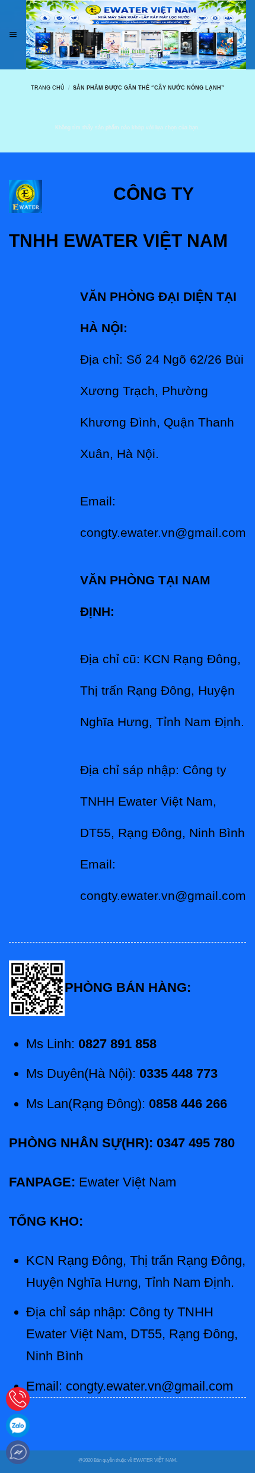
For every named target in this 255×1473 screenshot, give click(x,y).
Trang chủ (48, 87)
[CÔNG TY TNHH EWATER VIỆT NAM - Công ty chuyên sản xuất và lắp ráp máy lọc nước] (136, 34)
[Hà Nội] (18, 1399)
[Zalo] (18, 1425)
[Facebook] (18, 1452)
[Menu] (13, 35)
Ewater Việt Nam (127, 1182)
